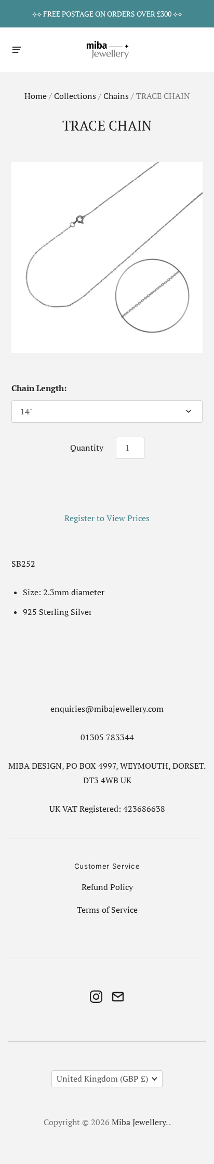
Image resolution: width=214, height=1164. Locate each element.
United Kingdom (102, 1078)
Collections (75, 96)
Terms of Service (107, 909)
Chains (116, 96)
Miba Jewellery (139, 1122)
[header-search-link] (178, 49)
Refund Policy (107, 887)
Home (35, 96)
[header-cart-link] (197, 49)
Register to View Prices (107, 518)
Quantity (86, 447)
